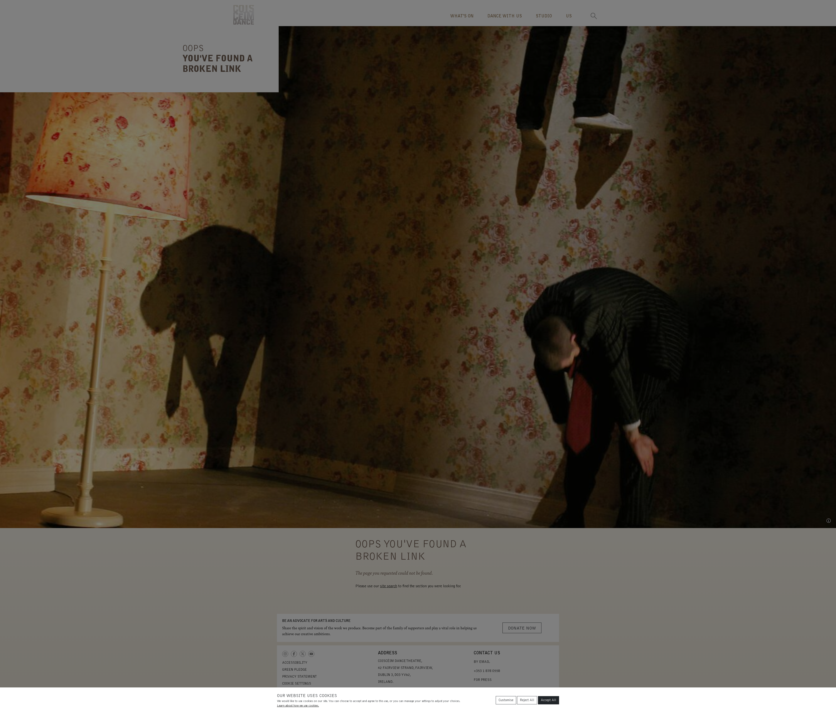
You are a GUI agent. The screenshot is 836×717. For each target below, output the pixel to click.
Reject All (527, 700)
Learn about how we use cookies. (298, 705)
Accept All (548, 700)
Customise (506, 700)
